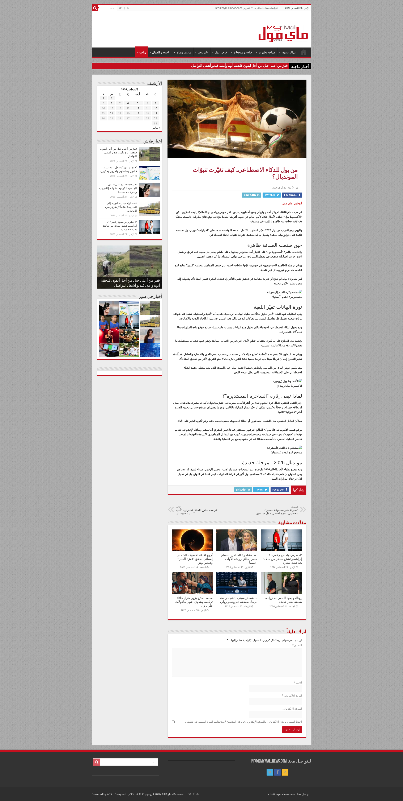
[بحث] (95, 8)
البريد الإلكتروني (292, 695)
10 (155, 108)
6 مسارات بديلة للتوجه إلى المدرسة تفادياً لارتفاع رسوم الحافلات (121, 207)
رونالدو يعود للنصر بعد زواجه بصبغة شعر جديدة (283, 600)
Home (303, 52)
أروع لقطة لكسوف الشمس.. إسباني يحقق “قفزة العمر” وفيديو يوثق (194, 559)
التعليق (297, 645)
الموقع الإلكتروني (292, 708)
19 (137, 113)
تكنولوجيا (203, 52)
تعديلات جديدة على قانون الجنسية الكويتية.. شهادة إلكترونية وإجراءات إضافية (118, 188)
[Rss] (128, 8)
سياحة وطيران (267, 52)
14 (119, 108)
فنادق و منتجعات (243, 52)
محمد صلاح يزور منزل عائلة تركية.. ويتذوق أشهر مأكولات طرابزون (194, 601)
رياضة (142, 52)
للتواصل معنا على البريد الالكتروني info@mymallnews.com (247, 8)
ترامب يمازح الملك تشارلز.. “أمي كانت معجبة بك (196, 510)
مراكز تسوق (289, 52)
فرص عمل (221, 52)
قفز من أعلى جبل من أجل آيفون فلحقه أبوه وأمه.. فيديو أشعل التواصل (239, 65)
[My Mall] (283, 29)
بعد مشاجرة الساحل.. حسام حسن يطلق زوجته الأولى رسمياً (239, 559)
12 (137, 108)
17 (155, 113)
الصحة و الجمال (161, 52)
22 (111, 113)
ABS (109, 794)
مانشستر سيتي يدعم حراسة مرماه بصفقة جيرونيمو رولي (238, 600)
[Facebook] (124, 8)
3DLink (134, 794)
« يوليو (156, 127)
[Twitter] (120, 8)
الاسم (297, 682)
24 (155, 118)
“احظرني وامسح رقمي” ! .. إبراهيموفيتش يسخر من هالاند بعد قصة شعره (282, 559)
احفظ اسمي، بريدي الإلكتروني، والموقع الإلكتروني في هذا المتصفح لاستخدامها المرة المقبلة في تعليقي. (243, 721)
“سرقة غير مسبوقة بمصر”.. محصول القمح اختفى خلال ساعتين (277, 510)
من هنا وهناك (183, 52)
